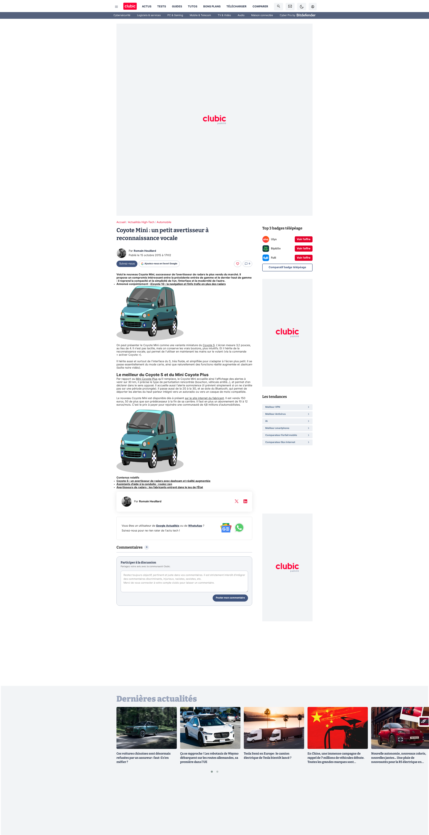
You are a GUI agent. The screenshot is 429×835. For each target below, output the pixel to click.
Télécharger (236, 6)
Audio (241, 15)
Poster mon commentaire (230, 598)
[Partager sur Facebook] (420, 806)
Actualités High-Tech (141, 222)
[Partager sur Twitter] (420, 817)
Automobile (164, 222)
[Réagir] (237, 264)
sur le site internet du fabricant (204, 398)
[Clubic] (130, 7)
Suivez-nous (127, 263)
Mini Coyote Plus (146, 379)
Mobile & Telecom (200, 15)
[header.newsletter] (290, 6)
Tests (161, 6)
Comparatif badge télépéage (287, 267)
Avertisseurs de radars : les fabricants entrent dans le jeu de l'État (159, 487)
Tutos (192, 6)
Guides (177, 6)
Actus (146, 6)
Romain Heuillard (145, 251)
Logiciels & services (149, 15)
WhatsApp (195, 525)
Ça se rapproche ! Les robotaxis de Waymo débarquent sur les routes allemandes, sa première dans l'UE (209, 758)
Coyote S (209, 345)
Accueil (121, 222)
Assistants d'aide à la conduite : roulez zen (144, 484)
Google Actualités (167, 525)
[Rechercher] (279, 6)
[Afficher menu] (116, 7)
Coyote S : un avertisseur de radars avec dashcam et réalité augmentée (163, 481)
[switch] (301, 6)
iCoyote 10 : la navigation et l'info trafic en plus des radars (188, 284)
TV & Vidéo (224, 15)
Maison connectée (262, 15)
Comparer (260, 6)
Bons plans (212, 6)
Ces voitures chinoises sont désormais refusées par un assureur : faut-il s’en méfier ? (143, 758)
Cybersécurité (121, 15)
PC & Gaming (175, 15)
